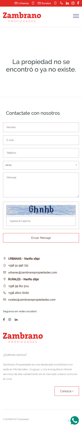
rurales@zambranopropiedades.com (32, 299)
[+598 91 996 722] (32, 3)
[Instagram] (71, 3)
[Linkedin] (66, 3)
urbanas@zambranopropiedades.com (32, 272)
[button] (41, 165)
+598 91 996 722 (18, 265)
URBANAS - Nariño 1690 (24, 258)
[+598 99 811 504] (54, 3)
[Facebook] (77, 3)
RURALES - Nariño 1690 (23, 279)
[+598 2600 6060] (60, 3)
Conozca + (66, 391)
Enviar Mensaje (41, 237)
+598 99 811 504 (18, 286)
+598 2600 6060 (18, 292)
